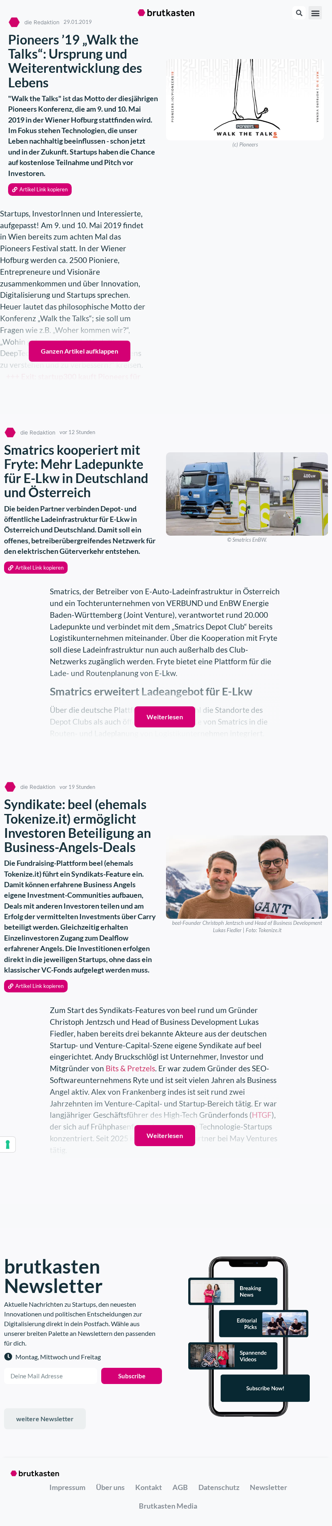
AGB (180, 1487)
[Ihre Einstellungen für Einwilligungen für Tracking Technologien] (7, 1144)
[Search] (299, 12)
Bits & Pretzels (130, 1068)
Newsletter (268, 1487)
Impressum (67, 1487)
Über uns (110, 1487)
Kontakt (148, 1487)
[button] (315, 12)
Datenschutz (218, 1487)
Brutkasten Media (168, 1505)
